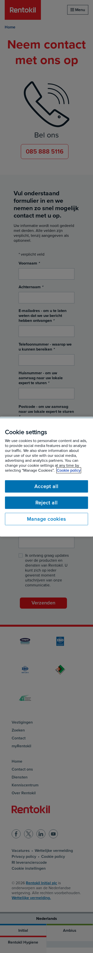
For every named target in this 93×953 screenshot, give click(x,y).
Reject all (46, 503)
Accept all (46, 486)
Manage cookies (46, 519)
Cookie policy (69, 470)
